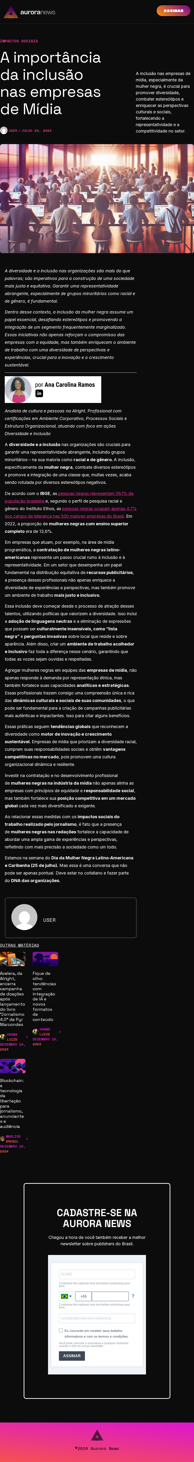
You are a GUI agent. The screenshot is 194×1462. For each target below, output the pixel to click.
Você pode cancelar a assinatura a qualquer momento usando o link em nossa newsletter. (93, 1344)
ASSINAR (72, 1356)
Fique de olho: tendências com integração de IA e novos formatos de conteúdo (44, 996)
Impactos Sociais (19, 41)
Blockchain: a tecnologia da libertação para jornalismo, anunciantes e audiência (12, 1103)
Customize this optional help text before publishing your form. (94, 1285)
